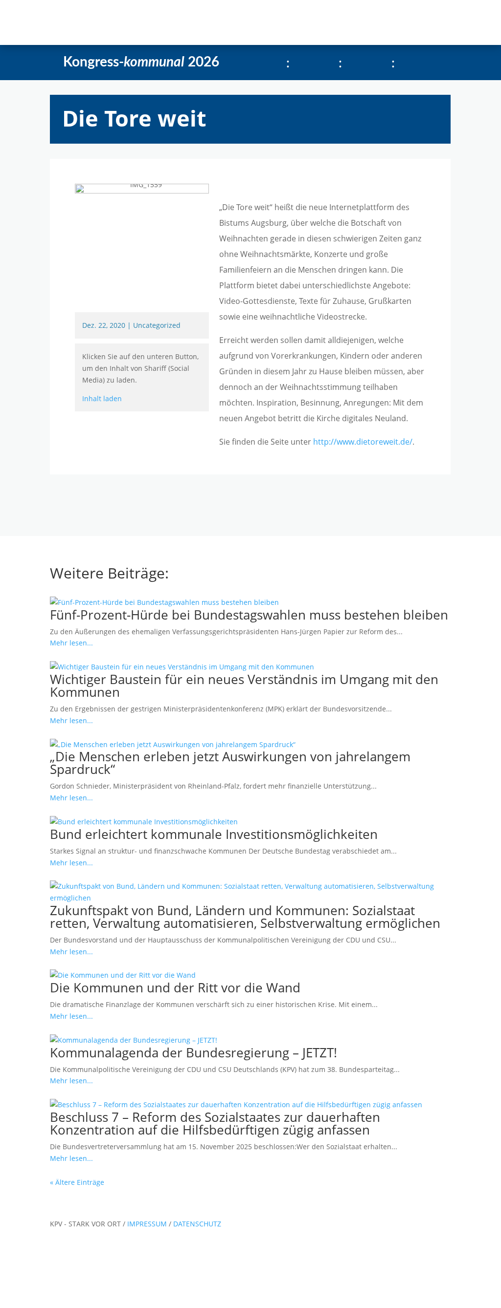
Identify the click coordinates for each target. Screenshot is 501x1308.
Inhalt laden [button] (102, 398)
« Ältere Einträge (77, 1182)
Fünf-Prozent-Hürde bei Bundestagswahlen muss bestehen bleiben (249, 614)
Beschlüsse (183, 22)
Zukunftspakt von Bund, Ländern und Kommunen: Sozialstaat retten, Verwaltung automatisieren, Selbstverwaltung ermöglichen (245, 916)
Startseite (90, 22)
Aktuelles (135, 22)
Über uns (232, 22)
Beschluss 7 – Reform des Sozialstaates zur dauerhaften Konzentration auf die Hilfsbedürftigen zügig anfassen (215, 1123)
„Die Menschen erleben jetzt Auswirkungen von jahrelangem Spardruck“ (230, 763)
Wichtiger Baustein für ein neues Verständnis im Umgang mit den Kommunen (244, 685)
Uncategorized (157, 325)
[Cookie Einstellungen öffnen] (73, 1302)
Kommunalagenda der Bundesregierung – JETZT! (193, 1052)
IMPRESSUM (148, 1223)
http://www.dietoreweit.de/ (362, 441)
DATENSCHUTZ (197, 1223)
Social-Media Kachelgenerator (325, 22)
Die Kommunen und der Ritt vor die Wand (175, 987)
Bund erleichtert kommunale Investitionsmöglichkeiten (214, 834)
